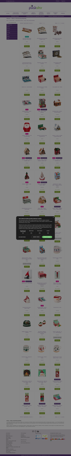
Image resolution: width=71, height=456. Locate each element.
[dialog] (35, 228)
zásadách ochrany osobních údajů (36, 228)
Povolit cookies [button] (47, 236)
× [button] (53, 217)
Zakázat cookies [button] (36, 236)
